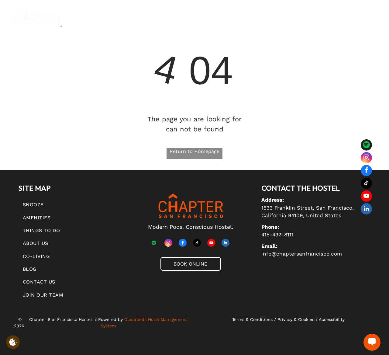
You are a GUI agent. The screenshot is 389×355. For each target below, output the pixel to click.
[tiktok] (366, 184)
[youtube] (366, 196)
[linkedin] (366, 209)
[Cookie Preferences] (13, 342)
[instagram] (366, 158)
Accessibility (332, 319)
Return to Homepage (194, 151)
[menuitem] (103, 20)
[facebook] (366, 171)
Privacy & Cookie (294, 319)
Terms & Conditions (252, 319)
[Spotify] (366, 145)
